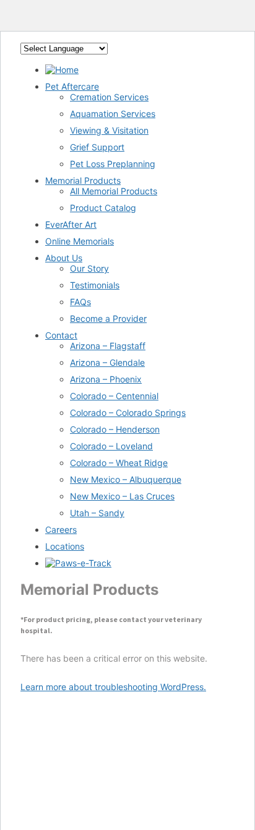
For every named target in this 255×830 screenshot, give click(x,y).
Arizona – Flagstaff (107, 345)
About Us (63, 258)
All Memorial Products (113, 191)
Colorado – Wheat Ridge (119, 462)
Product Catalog (103, 207)
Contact (61, 335)
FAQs (80, 301)
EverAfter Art (71, 224)
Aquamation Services (112, 113)
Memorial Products (83, 180)
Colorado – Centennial (114, 396)
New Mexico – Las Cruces (122, 496)
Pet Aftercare (72, 86)
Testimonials (94, 285)
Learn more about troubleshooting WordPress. (113, 686)
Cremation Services (109, 97)
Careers (61, 529)
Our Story (89, 268)
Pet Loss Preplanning (112, 163)
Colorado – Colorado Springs (128, 412)
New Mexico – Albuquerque (125, 479)
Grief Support (97, 147)
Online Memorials (79, 241)
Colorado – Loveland (111, 446)
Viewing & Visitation (109, 130)
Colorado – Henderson (115, 429)
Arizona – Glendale (107, 362)
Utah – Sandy (97, 513)
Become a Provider (108, 318)
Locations (64, 546)
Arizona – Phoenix (106, 379)
